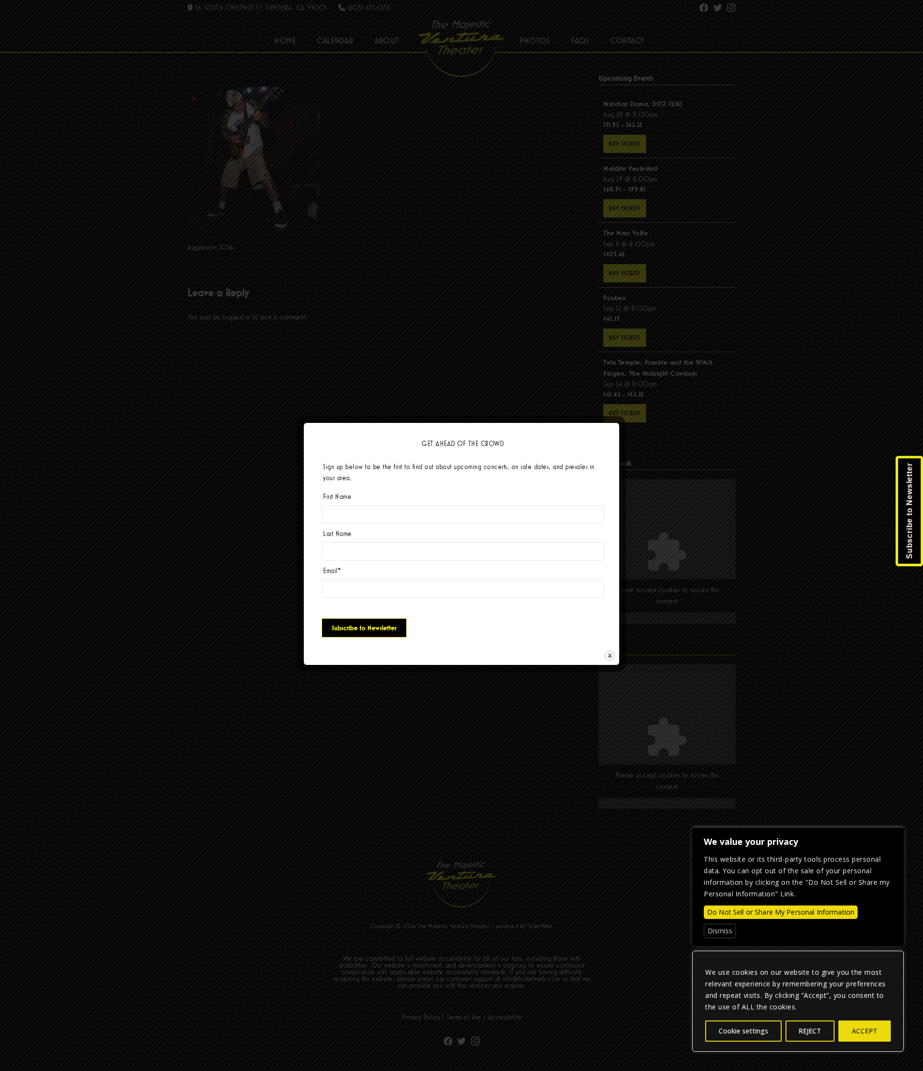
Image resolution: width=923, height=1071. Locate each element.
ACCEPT (864, 1030)
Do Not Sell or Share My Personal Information (780, 912)
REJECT (809, 1030)
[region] (798, 1001)
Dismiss (720, 930)
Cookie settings (743, 1030)
